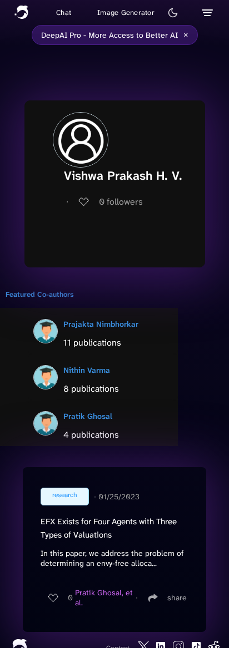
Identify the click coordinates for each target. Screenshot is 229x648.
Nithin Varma (86, 370)
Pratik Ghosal (87, 416)
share (177, 598)
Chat (63, 12)
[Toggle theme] (173, 13)
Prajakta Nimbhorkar (100, 324)
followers (121, 201)
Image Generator (126, 12)
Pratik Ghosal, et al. (104, 598)
